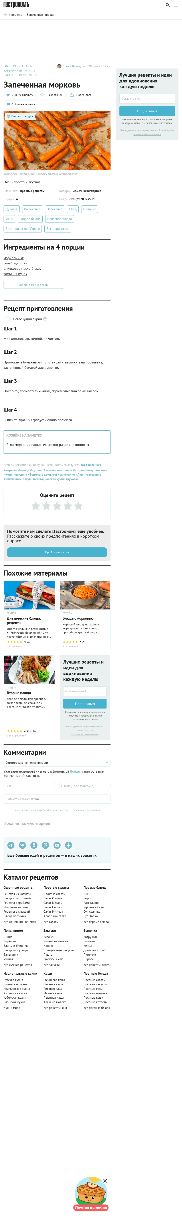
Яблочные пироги (16, 907)
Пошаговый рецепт (43, 26)
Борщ (87, 898)
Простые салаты (54, 894)
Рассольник (91, 903)
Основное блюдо (59, 219)
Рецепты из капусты (17, 894)
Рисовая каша (53, 989)
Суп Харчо (90, 916)
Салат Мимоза (53, 912)
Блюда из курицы (16, 950)
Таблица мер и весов (33, 285)
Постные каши (93, 998)
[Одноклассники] (34, 845)
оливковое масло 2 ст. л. (22, 268)
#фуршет (36, 470)
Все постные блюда (96, 1008)
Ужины (8, 959)
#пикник (101, 470)
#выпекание (66, 474)
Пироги (88, 959)
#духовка (72, 479)
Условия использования (85, 734)
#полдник (20, 474)
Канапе (48, 946)
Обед (73, 209)
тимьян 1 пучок (15, 273)
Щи (85, 894)
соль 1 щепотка (15, 263)
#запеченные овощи (57, 470)
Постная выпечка (95, 993)
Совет (71, 26)
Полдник (89, 209)
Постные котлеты (95, 1002)
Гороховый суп (93, 907)
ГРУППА (67, 613)
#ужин (8, 474)
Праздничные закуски (59, 950)
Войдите (76, 771)
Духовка (12, 209)
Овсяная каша (53, 984)
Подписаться (85, 703)
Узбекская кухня (15, 998)
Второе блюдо (30, 219)
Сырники (10, 941)
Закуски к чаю (53, 959)
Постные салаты (94, 980)
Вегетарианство (57, 228)
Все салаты (51, 922)
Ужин (9, 219)
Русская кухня (13, 980)
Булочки (89, 941)
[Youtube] (57, 845)
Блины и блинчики (17, 946)
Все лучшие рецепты (18, 965)
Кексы (87, 946)
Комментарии (165, 26)
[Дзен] (68, 845)
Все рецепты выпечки (98, 965)
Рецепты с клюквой (17, 912)
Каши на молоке (55, 1002)
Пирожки (89, 955)
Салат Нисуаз (53, 907)
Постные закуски (95, 984)
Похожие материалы (131, 26)
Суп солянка (91, 912)
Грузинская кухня (16, 984)
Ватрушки (90, 937)
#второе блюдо (83, 470)
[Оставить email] (85, 691)
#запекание (92, 474)
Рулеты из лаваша (56, 941)
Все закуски (52, 965)
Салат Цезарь (53, 903)
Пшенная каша (54, 998)
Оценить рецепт (96, 26)
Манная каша (53, 993)
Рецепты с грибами (17, 903)
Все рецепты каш (55, 1008)
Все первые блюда (96, 922)
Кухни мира (12, 1008)
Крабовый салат (55, 916)
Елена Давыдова (74, 66)
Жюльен (49, 937)
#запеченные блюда (18, 479)
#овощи (23, 470)
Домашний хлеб (94, 950)
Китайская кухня (15, 993)
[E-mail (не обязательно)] (85, 786)
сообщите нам (91, 465)
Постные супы (93, 989)
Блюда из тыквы (15, 916)
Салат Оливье (53, 898)
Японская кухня (14, 1002)
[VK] (22, 845)
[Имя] (29, 786)
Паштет (48, 955)
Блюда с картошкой (17, 898)
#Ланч (79, 474)
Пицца (8, 937)
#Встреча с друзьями (42, 474)
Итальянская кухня (17, 989)
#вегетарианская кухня (48, 479)
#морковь (10, 470)
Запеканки (11, 955)
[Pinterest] (45, 845)
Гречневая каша (54, 980)
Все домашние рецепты (20, 922)
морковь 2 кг (14, 258)
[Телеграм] (10, 845)
